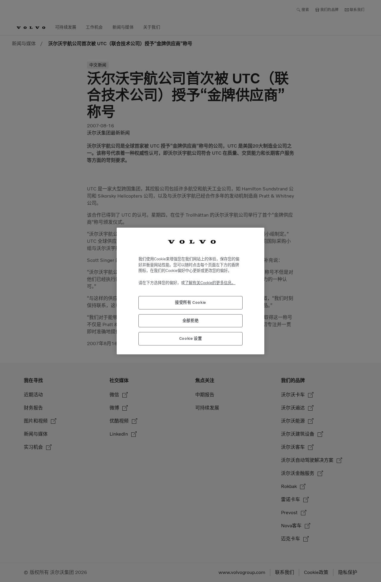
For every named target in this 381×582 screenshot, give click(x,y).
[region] (190, 291)
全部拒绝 (190, 320)
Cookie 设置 (190, 338)
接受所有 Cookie (190, 302)
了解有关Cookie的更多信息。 (210, 283)
